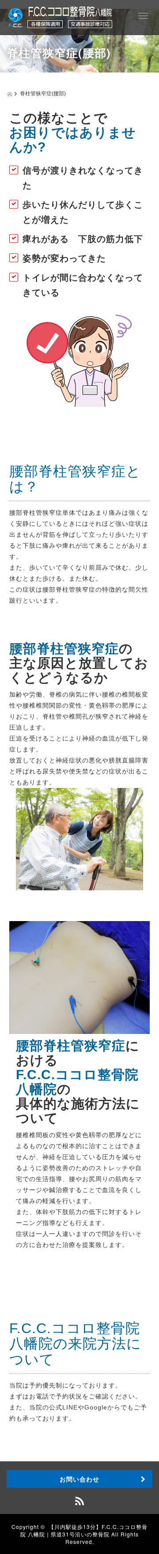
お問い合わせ (79, 1478)
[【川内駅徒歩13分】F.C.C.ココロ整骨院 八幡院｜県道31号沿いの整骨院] (60, 16)
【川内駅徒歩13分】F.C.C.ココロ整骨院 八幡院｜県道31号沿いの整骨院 (84, 1530)
